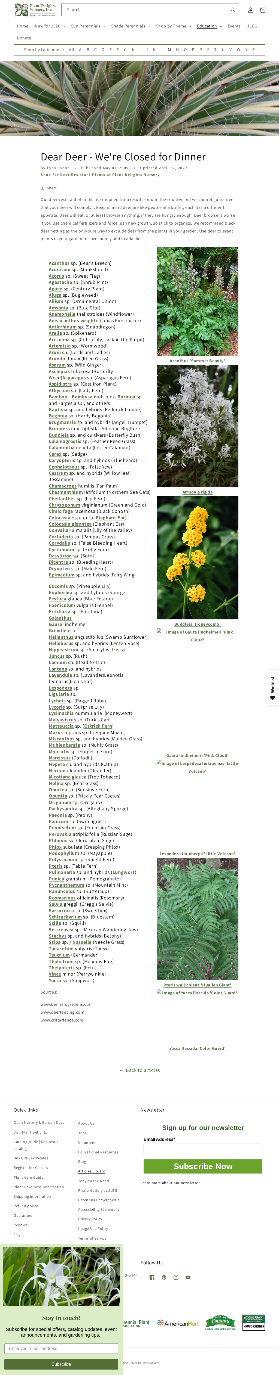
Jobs (82, 1133)
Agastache (60, 282)
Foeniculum (62, 605)
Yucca (55, 980)
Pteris (56, 866)
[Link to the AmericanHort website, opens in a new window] (178, 1324)
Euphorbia (60, 592)
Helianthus (61, 637)
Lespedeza (60, 688)
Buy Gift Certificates (31, 1158)
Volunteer (87, 1142)
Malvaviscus (62, 719)
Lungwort (124, 872)
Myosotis (59, 751)
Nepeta (57, 764)
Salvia (56, 904)
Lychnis (57, 700)
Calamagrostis (65, 441)
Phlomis (58, 840)
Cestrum (58, 473)
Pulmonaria (62, 872)
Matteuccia (61, 726)
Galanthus (60, 618)
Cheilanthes (62, 498)
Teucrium (59, 955)
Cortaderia (61, 536)
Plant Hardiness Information (39, 1186)
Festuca (57, 598)
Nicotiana (60, 777)
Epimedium (61, 575)
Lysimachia (61, 713)
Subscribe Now (203, 1166)
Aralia (55, 333)
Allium (56, 301)
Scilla (55, 923)
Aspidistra (60, 384)
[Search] (233, 10)
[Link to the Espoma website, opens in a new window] (220, 1329)
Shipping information (32, 1196)
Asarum (57, 365)
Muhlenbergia (64, 745)
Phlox (55, 847)
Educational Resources (98, 1152)
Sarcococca (61, 910)
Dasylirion (60, 556)
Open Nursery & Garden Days (39, 1122)
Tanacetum (61, 948)
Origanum (60, 802)
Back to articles (143, 1070)
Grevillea (59, 630)
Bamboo (58, 396)
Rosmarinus (62, 898)
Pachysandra (63, 808)
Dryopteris (61, 568)
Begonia (58, 415)
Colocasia (59, 517)
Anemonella (62, 314)
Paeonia (58, 815)
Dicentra (59, 562)
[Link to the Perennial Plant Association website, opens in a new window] (129, 1326)
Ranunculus (62, 891)
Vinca (55, 974)
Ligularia (59, 694)
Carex (55, 454)
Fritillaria (60, 611)
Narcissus (60, 758)
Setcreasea (61, 929)
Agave (55, 288)
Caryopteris (62, 460)
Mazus (56, 732)
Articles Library (91, 1171)
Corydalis (59, 543)
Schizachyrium (65, 917)
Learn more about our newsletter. (171, 1182)
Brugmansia (62, 422)
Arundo (57, 358)
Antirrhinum (63, 327)
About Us (86, 1123)
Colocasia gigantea (70, 524)
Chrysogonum (64, 505)
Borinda (126, 396)
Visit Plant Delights (30, 1132)
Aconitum (60, 269)
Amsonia (58, 308)
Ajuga (55, 295)
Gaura (55, 624)
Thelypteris (62, 967)
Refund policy (26, 1205)
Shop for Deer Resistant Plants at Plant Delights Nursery (100, 174)
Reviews (21, 1224)
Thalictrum (61, 961)
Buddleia (59, 435)
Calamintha (62, 447)
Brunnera (59, 428)
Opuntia (58, 796)
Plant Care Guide (29, 1177)
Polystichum (63, 859)
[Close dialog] (117, 1249)
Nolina (56, 783)
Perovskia (60, 834)
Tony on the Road (93, 1180)
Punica (56, 879)
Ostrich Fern (98, 726)
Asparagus (74, 377)
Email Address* (159, 1139)
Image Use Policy (93, 1228)
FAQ (17, 1234)
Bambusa (82, 396)
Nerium (57, 770)
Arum (55, 352)
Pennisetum (62, 827)
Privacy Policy (90, 1218)
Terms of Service (92, 1238)
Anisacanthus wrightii (74, 320)
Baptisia (58, 409)
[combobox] (150, 10)
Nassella (82, 942)
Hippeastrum (63, 649)
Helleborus (61, 643)
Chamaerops (63, 486)
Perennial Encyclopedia (98, 1199)
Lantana (58, 669)
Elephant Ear (110, 517)
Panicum (58, 821)
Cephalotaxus (64, 467)
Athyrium (59, 390)
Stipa (55, 942)
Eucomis (58, 586)
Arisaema (59, 339)
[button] (50, 26)
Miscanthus (62, 738)
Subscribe (61, 1364)
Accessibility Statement (98, 1209)
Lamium (58, 662)
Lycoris (57, 707)
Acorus (56, 276)
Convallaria (62, 530)
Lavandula (60, 675)
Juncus (57, 656)
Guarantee (23, 1215)
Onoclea (58, 789)
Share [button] (52, 187)
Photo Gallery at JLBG (97, 1190)
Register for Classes (31, 1167)
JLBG (252, 26)
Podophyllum (64, 853)
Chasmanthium (66, 492)
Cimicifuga (61, 511)
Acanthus (59, 263)
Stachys (57, 936)
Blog (82, 1161)
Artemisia (60, 346)
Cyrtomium (61, 549)
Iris (115, 649)
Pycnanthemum (66, 885)
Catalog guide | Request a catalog (36, 1145)
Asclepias (59, 371)
